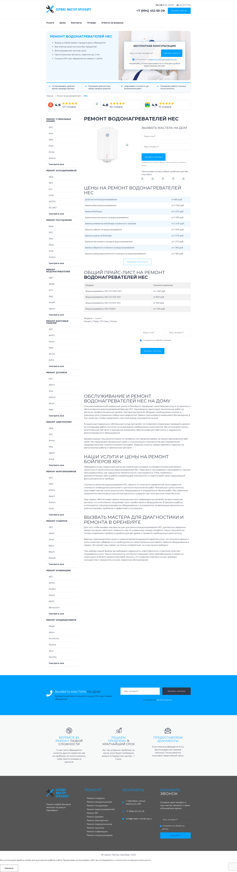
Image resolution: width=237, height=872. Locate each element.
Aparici (52, 308)
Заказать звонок (179, 11)
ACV (51, 290)
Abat (51, 177)
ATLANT (53, 207)
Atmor (52, 354)
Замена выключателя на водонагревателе (107, 217)
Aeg (51, 296)
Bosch (52, 552)
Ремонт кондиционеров (61, 620)
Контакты (76, 23)
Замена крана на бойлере (98, 236)
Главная (49, 96)
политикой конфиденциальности (133, 860)
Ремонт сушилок (56, 521)
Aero (51, 651)
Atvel (51, 539)
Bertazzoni (54, 607)
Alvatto (52, 589)
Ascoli (51, 341)
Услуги (50, 23)
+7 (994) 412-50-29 (150, 10)
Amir (51, 391)
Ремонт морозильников (61, 471)
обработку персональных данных (163, 59)
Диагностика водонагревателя (101, 199)
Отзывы (91, 23)
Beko (51, 546)
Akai (51, 133)
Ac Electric (54, 638)
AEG (51, 127)
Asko (51, 348)
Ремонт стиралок (96, 798)
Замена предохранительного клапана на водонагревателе (115, 254)
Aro (50, 189)
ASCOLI (52, 201)
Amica (52, 490)
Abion (51, 632)
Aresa (51, 152)
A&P (51, 278)
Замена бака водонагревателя (100, 205)
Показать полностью (137, 262)
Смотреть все (56, 164)
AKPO (52, 335)
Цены (62, 23)
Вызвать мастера (153, 157)
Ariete (52, 595)
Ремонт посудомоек (59, 220)
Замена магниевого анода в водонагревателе (109, 241)
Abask (52, 284)
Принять (9, 868)
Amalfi (52, 302)
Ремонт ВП (92, 813)
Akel (51, 139)
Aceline (52, 645)
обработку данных (163, 340)
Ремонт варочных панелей (57, 322)
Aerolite (53, 657)
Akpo (51, 245)
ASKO (51, 533)
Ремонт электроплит (59, 422)
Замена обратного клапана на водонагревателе (109, 247)
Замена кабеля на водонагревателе (103, 229)
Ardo (51, 146)
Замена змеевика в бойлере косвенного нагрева (110, 223)
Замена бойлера (93, 211)
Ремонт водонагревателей (69, 96)
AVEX (51, 360)
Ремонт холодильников (61, 170)
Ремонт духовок (56, 372)
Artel (51, 195)
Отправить (175, 835)
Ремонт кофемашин (58, 570)
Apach (52, 453)
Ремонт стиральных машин (58, 120)
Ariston (52, 158)
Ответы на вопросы (112, 23)
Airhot (52, 440)
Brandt (52, 558)
